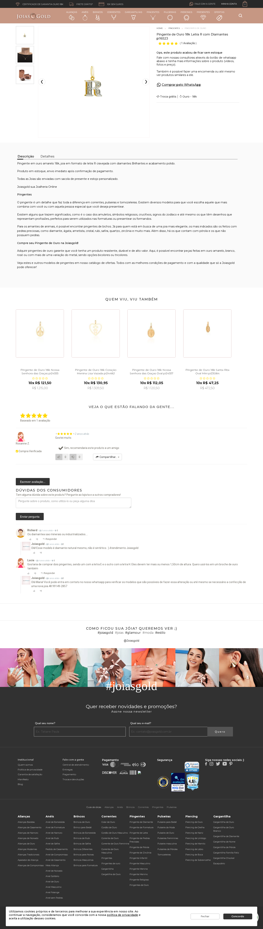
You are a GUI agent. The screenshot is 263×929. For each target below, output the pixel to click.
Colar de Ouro (108, 822)
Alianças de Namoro (28, 832)
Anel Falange (52, 892)
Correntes (113, 12)
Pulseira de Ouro (165, 832)
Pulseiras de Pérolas (167, 849)
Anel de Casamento (55, 860)
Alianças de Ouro (26, 843)
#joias (119, 632)
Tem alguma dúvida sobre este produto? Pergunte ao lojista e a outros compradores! (68, 494)
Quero (220, 731)
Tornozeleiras (164, 854)
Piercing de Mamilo (195, 843)
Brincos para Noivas (84, 854)
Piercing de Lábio (194, 849)
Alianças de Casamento (29, 827)
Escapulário (219, 863)
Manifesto (23, 779)
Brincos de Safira (82, 843)
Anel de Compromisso (57, 854)
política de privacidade (122, 915)
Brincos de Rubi (82, 838)
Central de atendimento (76, 764)
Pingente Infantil (138, 858)
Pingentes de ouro (110, 863)
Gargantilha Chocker (224, 858)
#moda (147, 632)
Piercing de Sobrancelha (198, 860)
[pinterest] (230, 763)
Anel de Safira (53, 843)
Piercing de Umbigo (195, 838)
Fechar (205, 916)
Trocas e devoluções (73, 779)
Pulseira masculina (167, 843)
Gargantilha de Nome (224, 841)
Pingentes (153, 12)
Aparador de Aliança (28, 860)
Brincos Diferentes (83, 849)
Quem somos (25, 764)
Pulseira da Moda (166, 827)
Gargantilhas (133, 12)
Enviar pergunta (29, 516)
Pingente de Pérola (139, 847)
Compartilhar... (108, 457)
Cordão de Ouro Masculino (114, 832)
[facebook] (206, 763)
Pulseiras (170, 12)
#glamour (133, 632)
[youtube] (225, 763)
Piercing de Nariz (194, 832)
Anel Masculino (53, 887)
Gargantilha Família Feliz (226, 852)
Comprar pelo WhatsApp (181, 85)
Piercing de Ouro (194, 822)
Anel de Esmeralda (55, 822)
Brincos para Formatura (86, 865)
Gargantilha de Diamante (226, 836)
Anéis (85, 12)
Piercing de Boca (194, 854)
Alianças (71, 12)
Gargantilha (107, 869)
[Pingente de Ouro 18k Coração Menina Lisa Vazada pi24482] (96, 333)
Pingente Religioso (139, 879)
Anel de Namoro (54, 832)
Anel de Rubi (52, 838)
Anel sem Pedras (54, 897)
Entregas (68, 769)
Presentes (203, 12)
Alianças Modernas (27, 849)
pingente (26, 202)
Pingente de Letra (139, 832)
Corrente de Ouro (110, 838)
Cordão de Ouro (109, 827)
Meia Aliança (52, 865)
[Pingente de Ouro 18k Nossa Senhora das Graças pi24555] (40, 333)
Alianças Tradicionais (28, 854)
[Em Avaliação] (178, 782)
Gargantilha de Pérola (224, 847)
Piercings (186, 12)
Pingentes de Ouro (139, 885)
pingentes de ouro (40, 250)
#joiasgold (105, 632)
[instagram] (211, 763)
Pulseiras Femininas (167, 838)
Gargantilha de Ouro (223, 822)
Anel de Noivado (54, 870)
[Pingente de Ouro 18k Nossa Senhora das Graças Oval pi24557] (151, 333)
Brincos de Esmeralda (85, 832)
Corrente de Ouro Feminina (115, 843)
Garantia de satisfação (30, 774)
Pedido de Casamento (57, 849)
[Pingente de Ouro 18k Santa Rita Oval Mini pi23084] (207, 333)
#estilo (160, 632)
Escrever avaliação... (32, 482)
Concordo (237, 916)
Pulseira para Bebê (167, 822)
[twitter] (218, 763)
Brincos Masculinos (83, 860)
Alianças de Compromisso (31, 865)
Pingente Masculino (140, 863)
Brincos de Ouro (82, 822)
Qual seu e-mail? (140, 723)
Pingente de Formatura (141, 827)
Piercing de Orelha (194, 827)
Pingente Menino (139, 874)
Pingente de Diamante (141, 822)
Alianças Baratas (26, 822)
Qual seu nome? (45, 723)
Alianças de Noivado (28, 838)
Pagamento (69, 774)
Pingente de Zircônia (140, 852)
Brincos (98, 12)
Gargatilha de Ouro (111, 874)
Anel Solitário (52, 876)
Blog (20, 784)
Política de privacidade (30, 769)
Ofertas (219, 12)
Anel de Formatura (55, 827)
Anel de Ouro (52, 881)
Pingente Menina (139, 869)
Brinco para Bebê (82, 827)
